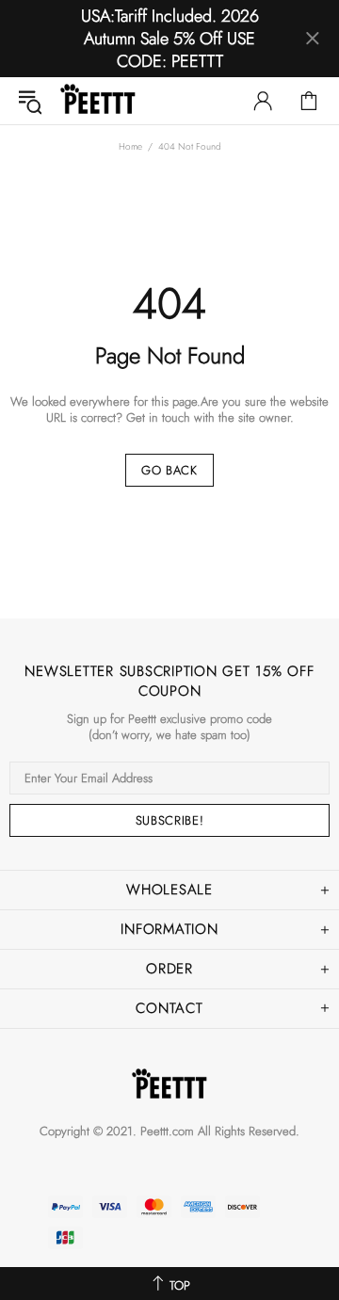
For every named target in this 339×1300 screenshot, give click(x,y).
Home (130, 146)
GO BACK (169, 470)
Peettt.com (167, 1131)
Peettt (98, 101)
